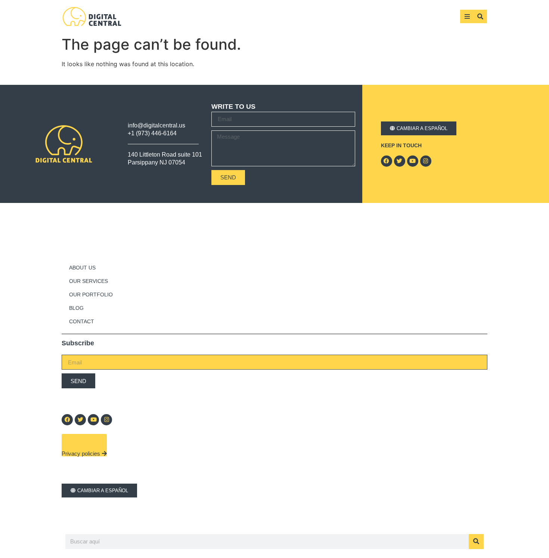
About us (82, 268)
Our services (88, 281)
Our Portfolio (91, 295)
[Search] (476, 541)
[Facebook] (386, 161)
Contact (81, 321)
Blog (76, 308)
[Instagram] (425, 161)
